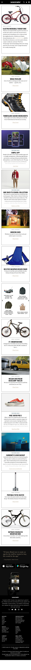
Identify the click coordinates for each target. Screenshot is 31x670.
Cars (3, 620)
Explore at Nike (15, 206)
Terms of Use (19, 637)
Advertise (4, 638)
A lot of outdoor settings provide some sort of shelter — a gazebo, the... (15, 81)
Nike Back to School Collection (15, 192)
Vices (3, 622)
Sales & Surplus (20, 621)
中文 (16, 633)
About (3, 637)
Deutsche (18, 630)
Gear (4, 26)
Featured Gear (15, 150)
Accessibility (19, 639)
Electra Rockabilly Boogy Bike (14, 28)
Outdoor (8, 26)
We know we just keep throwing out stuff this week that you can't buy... (15, 383)
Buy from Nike (15, 429)
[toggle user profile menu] (26, 2)
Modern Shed (15, 232)
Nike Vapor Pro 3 (15, 415)
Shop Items (15, 85)
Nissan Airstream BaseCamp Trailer (15, 380)
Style (3, 619)
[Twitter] (9, 609)
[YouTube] (12, 609)
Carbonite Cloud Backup (15, 455)
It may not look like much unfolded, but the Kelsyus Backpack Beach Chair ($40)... (15, 271)
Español (18, 628)
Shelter (4, 621)
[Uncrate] (15, 2)
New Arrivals (19, 617)
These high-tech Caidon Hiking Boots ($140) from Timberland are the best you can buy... (15, 118)
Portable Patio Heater (15, 495)
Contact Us (5, 629)
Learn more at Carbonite (15, 468)
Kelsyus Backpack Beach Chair (15, 269)
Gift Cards (18, 622)
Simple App (15, 152)
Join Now (15, 166)
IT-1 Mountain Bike (15, 342)
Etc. (3, 624)
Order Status (5, 628)
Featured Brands (20, 620)
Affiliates (4, 639)
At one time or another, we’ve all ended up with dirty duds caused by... (15, 536)
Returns (4, 630)
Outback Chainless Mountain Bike (15, 533)
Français (18, 629)
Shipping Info (5, 632)
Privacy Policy (19, 638)
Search (24, 2)
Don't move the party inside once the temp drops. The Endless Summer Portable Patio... (15, 497)
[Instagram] (18, 609)
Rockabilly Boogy (19, 38)
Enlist (3, 641)
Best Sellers (19, 619)
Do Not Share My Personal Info (20, 641)
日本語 (17, 632)
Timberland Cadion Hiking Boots (15, 116)
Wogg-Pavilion (15, 79)
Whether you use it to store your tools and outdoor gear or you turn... (15, 235)
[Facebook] (15, 609)
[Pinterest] (21, 609)
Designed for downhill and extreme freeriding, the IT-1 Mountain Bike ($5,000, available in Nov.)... (15, 345)
